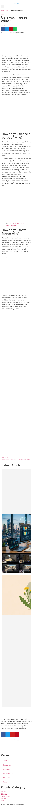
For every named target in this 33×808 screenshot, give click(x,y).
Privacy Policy (8, 773)
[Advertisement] (16, 113)
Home (2, 10)
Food (7, 10)
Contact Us (7, 765)
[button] (2, 6)
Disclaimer (6, 769)
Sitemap (5, 782)
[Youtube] (12, 734)
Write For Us (7, 778)
